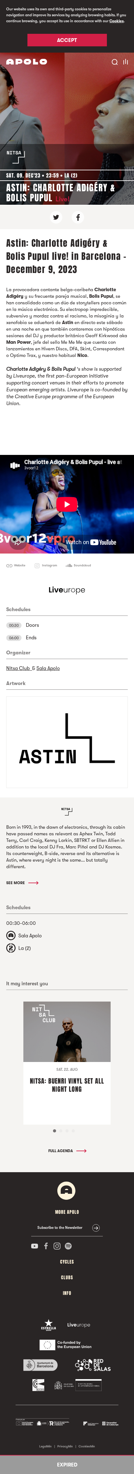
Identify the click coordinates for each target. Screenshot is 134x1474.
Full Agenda (61, 1151)
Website (19, 565)
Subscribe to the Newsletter (59, 1227)
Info (67, 1293)
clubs (67, 1277)
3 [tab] (67, 1130)
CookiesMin (87, 1446)
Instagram (49, 565)
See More (16, 883)
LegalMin (45, 1446)
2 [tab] (60, 1130)
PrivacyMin (65, 1446)
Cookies (116, 21)
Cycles (67, 1262)
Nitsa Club (19, 668)
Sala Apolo (48, 668)
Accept (67, 40)
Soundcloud (82, 565)
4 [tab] (73, 1130)
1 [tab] (54, 1130)
